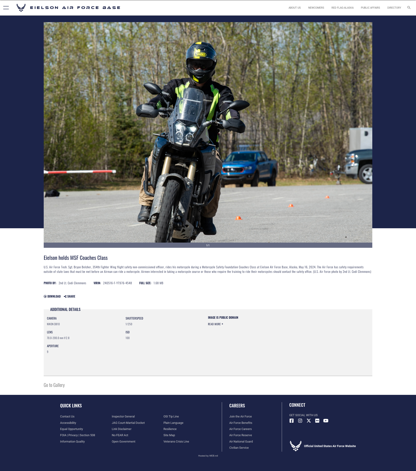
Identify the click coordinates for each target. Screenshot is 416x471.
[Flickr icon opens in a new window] (317, 420)
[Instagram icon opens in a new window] (300, 420)
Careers (237, 405)
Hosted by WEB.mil (208, 455)
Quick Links (71, 405)
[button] (5, 7)
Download (54, 296)
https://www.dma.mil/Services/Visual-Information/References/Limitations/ (246, 340)
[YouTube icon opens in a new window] (325, 420)
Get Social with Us (303, 415)
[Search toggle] (409, 8)
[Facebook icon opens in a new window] (291, 420)
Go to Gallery (54, 384)
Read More (215, 324)
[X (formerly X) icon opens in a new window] (308, 420)
